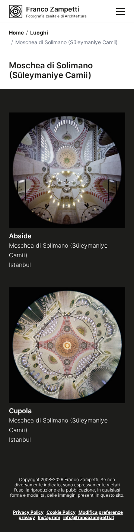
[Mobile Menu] (120, 11)
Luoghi (37, 32)
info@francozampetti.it (88, 517)
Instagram (49, 517)
